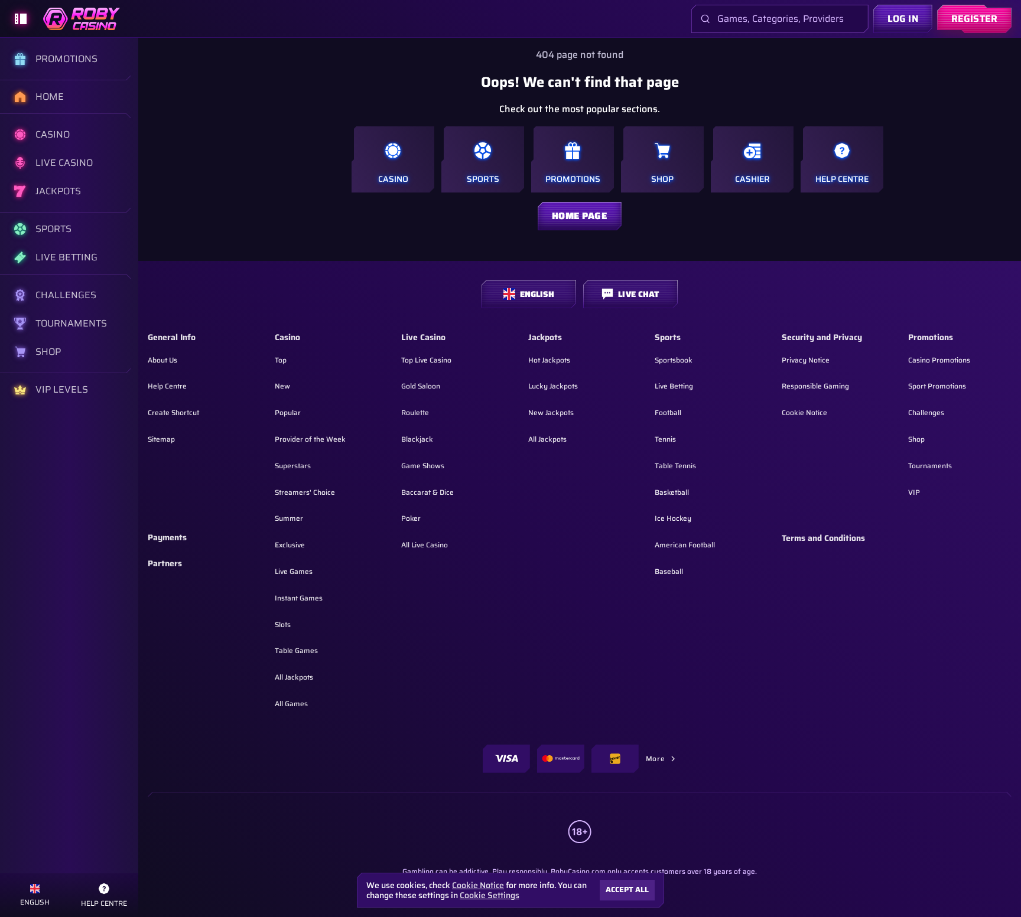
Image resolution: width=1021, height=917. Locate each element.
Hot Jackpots (549, 360)
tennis (665, 439)
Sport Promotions (937, 385)
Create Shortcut (173, 412)
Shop (916, 439)
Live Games (294, 571)
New (282, 385)
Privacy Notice (806, 360)
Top (281, 360)
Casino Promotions (939, 360)
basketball (672, 492)
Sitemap (161, 439)
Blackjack (417, 439)
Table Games (296, 650)
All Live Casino (424, 544)
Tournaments (930, 465)
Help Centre (167, 385)
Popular (288, 412)
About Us (162, 360)
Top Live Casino (426, 360)
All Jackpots (294, 677)
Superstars (293, 465)
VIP (914, 492)
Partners (165, 564)
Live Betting (674, 385)
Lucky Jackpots (553, 385)
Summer (289, 518)
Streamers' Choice (305, 492)
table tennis (675, 465)
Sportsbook (673, 360)
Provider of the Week (310, 439)
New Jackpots (551, 412)
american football (685, 544)
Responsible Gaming (815, 385)
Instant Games (299, 597)
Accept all (627, 889)
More (655, 758)
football (668, 412)
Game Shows (422, 465)
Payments (167, 538)
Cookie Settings (489, 895)
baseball (669, 571)
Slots (283, 624)
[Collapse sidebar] (20, 19)
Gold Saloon (420, 385)
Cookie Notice (804, 412)
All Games (291, 703)
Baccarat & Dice (427, 492)
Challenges (926, 412)
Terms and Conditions (823, 538)
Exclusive (290, 544)
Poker (411, 518)
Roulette (415, 412)
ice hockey (673, 518)
